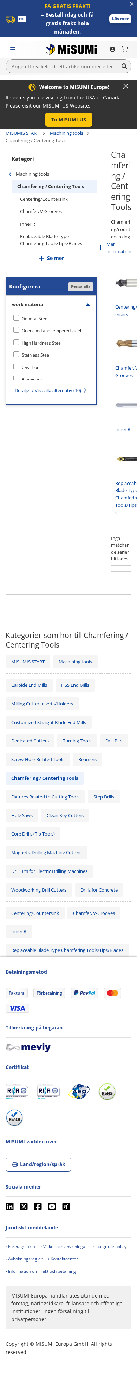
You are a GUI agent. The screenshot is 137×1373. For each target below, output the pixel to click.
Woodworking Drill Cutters (38, 890)
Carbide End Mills (29, 685)
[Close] (125, 86)
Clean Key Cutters (65, 815)
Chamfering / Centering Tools (50, 186)
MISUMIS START (22, 133)
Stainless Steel (36, 355)
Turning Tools (77, 740)
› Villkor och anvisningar (64, 1247)
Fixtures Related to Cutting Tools (45, 797)
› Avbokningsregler (24, 1259)
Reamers (87, 759)
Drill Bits (113, 740)
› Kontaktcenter (63, 1259)
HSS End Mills (75, 685)
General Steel (35, 319)
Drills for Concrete (99, 890)
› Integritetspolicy (109, 1247)
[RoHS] (107, 1091)
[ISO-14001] (48, 1091)
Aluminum (32, 379)
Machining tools (66, 133)
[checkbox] (51, 318)
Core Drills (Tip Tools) (33, 834)
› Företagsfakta (20, 1247)
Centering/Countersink (44, 199)
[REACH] (14, 1117)
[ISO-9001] (17, 1091)
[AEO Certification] (79, 1091)
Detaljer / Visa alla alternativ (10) (48, 390)
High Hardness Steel (42, 343)
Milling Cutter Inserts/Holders (42, 703)
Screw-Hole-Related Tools (37, 759)
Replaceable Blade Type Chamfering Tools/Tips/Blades (51, 240)
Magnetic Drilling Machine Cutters (46, 852)
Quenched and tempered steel (51, 331)
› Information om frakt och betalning (41, 1271)
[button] (120, 18)
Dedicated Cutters (30, 740)
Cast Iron (30, 367)
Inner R (27, 224)
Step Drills (103, 797)
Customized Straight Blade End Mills (48, 722)
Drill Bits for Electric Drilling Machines (49, 871)
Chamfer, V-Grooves (41, 211)
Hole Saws (22, 815)
